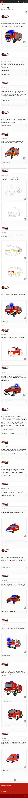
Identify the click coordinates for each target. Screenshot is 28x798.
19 (17, 779)
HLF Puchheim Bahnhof (8, 104)
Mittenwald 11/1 (7, 475)
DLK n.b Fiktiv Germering (8, 433)
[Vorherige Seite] (8, 780)
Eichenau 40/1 (6, 725)
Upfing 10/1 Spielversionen (9, 611)
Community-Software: (14, 796)
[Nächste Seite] (19, 780)
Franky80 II (23, 377)
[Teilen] (26, 12)
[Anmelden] (22, 1)
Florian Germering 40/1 (8, 495)
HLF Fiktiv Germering (8, 429)
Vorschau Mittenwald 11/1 (9, 453)
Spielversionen (6, 46)
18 (15, 779)
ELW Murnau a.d (7, 74)
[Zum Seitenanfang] (25, 796)
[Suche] (19, 1)
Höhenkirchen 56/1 (7, 701)
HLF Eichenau (6, 70)
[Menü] (26, 1)
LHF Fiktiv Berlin (6, 100)
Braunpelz (5, 26)
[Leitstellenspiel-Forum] (1, 1)
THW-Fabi (12, 492)
